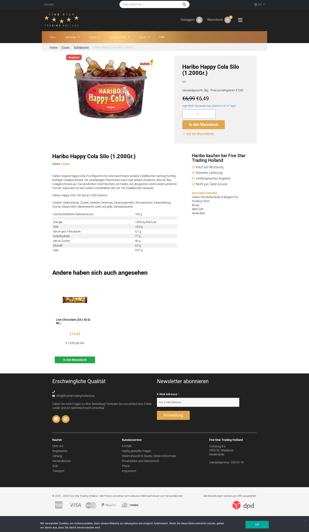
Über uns (57, 446)
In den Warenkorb (203, 124)
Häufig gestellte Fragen (136, 451)
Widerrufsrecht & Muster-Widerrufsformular (149, 456)
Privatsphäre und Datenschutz (140, 461)
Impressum (129, 471)
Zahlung (57, 456)
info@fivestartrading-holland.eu (75, 395)
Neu (52, 37)
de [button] (259, 4)
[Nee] (305, 520)
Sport (142, 37)
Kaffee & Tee (118, 37)
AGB (55, 466)
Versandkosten (61, 461)
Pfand (125, 466)
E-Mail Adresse (168, 394)
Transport (58, 471)
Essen (93, 37)
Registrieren (59, 451)
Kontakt (49, 4)
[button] (198, 134)
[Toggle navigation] (240, 20)
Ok (257, 524)
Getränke (70, 37)
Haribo (65, 164)
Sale (162, 37)
